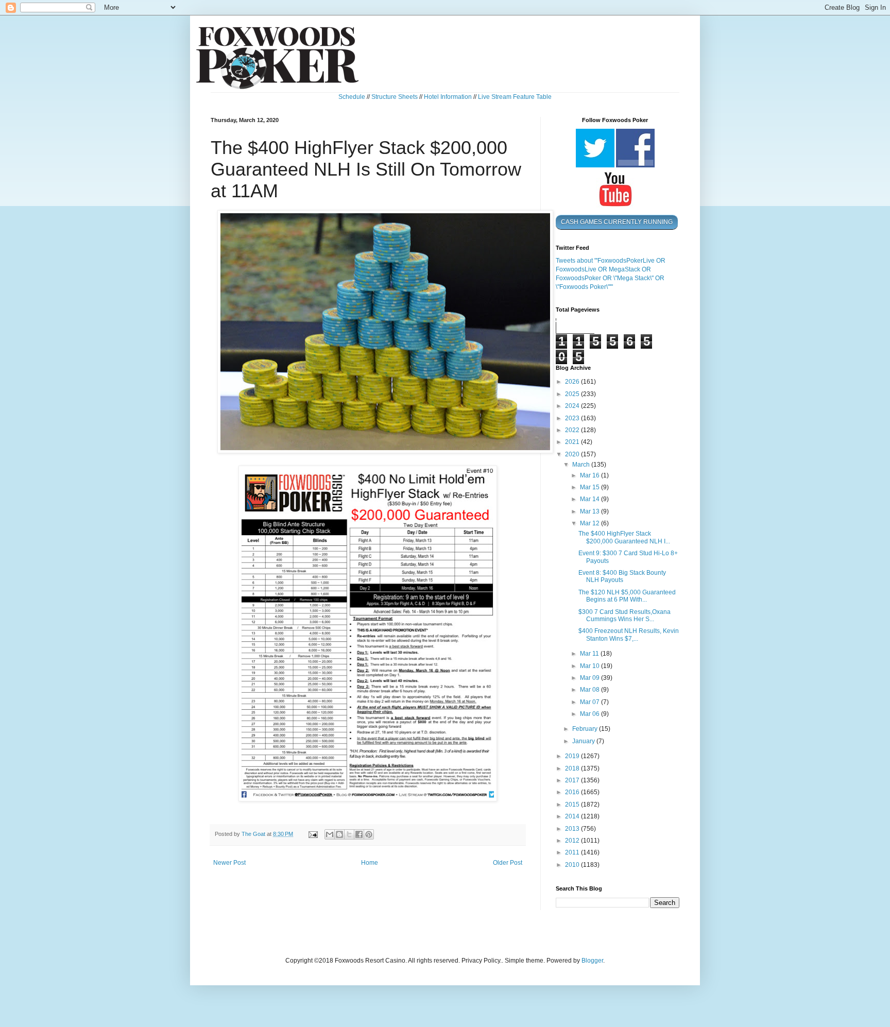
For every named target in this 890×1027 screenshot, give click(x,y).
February (585, 728)
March (581, 464)
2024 (573, 405)
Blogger (592, 960)
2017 (573, 780)
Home (369, 862)
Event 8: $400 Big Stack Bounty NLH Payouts (622, 576)
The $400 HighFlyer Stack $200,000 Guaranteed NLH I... (624, 537)
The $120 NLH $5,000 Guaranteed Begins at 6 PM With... (627, 596)
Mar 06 (590, 713)
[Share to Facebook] (359, 834)
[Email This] (329, 834)
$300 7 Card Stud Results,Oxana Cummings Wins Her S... (624, 615)
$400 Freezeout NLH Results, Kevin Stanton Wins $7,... (628, 634)
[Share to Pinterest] (369, 834)
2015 (573, 804)
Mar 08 (590, 689)
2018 (573, 768)
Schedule (351, 96)
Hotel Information (448, 96)
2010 (573, 864)
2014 (573, 816)
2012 (573, 840)
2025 (573, 394)
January (584, 741)
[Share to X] (349, 834)
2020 (573, 454)
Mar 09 (590, 677)
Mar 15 (590, 487)
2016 (573, 792)
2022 (573, 430)
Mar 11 (590, 653)
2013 (573, 828)
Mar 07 (590, 702)
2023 (573, 418)
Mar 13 (590, 511)
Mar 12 (590, 523)
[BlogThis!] (339, 834)
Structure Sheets (394, 96)
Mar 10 (590, 666)
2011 (573, 852)
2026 (573, 381)
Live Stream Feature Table (515, 96)
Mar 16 (590, 475)
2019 (573, 756)
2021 (573, 442)
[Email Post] (312, 834)
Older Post (507, 862)
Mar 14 (590, 499)
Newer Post (229, 862)
